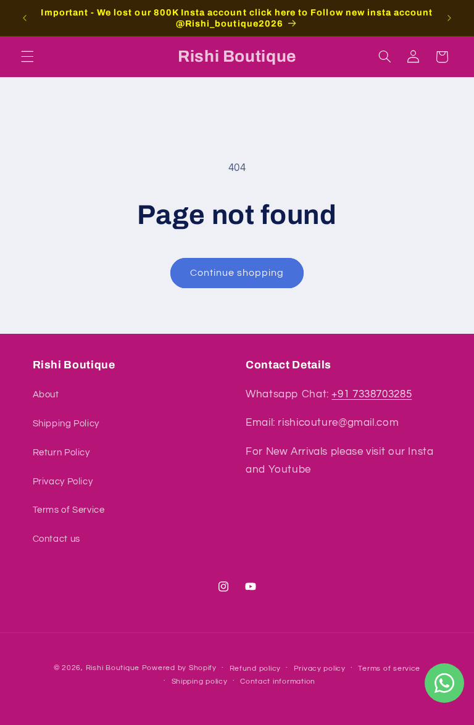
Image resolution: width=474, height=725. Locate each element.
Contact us (56, 539)
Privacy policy (320, 668)
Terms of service (389, 668)
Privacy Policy (63, 481)
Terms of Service (69, 510)
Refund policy (255, 668)
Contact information (277, 681)
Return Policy (61, 452)
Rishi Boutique (112, 668)
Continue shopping (237, 273)
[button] (27, 57)
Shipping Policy (66, 423)
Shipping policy (200, 681)
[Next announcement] (449, 17)
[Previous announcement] (24, 17)
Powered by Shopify (179, 668)
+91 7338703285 (371, 394)
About (46, 394)
